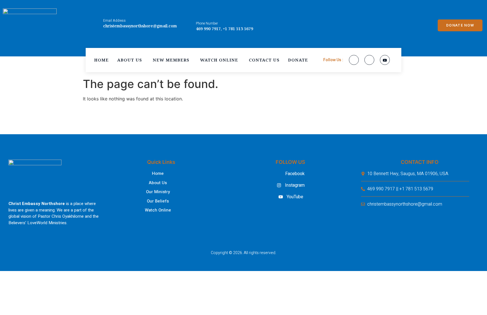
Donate (298, 60)
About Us (129, 60)
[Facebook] (354, 60)
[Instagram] (369, 60)
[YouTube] (385, 60)
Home (101, 60)
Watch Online (219, 60)
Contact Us (264, 60)
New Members (171, 60)
